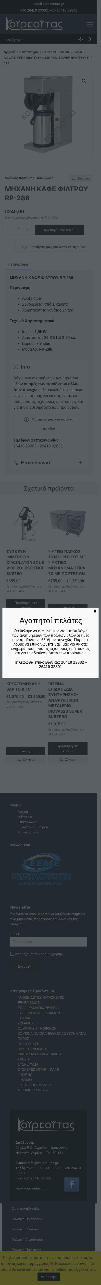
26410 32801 (50, 667)
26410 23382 (72, 662)
